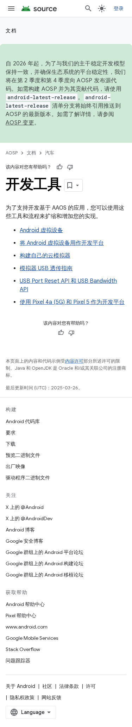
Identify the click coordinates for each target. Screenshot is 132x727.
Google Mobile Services (32, 638)
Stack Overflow (23, 649)
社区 (47, 686)
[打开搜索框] (88, 8)
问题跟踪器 (18, 660)
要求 (10, 432)
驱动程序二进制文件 (28, 477)
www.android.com (27, 627)
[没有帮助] (70, 167)
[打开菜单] (11, 8)
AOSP (12, 153)
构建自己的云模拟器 (45, 255)
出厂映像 (15, 466)
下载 (10, 444)
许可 (91, 686)
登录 (119, 8)
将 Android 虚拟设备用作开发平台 (62, 243)
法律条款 (69, 686)
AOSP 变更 (20, 122)
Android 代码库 (23, 421)
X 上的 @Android (25, 507)
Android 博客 (20, 530)
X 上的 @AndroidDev (29, 518)
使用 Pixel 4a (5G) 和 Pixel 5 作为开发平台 (72, 302)
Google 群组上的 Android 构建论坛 (44, 563)
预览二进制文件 (23, 455)
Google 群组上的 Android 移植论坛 (44, 575)
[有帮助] (59, 167)
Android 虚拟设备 (41, 230)
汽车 (49, 153)
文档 (11, 30)
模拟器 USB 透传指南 (46, 268)
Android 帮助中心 (25, 604)
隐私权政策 (22, 697)
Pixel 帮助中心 (21, 615)
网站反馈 (51, 697)
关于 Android (20, 686)
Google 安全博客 (24, 541)
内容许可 (74, 361)
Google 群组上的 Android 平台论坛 (44, 552)
